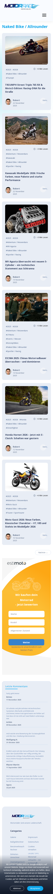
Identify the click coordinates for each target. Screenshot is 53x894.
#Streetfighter (12, 428)
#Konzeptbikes (12, 343)
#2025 (8, 69)
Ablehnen (17, 888)
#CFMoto (10, 334)
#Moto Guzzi (11, 504)
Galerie (13, 837)
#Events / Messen (13, 339)
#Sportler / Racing (13, 166)
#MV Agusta (11, 246)
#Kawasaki (10, 158)
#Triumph (10, 78)
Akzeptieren (35, 888)
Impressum (33, 837)
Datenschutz (33, 842)
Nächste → (43, 552)
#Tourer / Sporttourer (15, 513)
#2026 (15, 69)
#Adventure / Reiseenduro (17, 154)
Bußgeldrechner (17, 842)
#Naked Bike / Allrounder (16, 74)
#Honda (23, 419)
